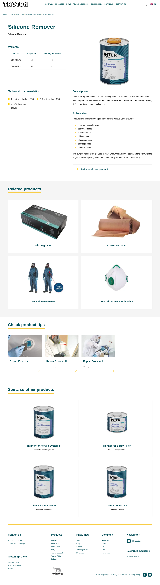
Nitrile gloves (43, 226)
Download (109, 4)
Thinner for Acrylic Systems (43, 428)
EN (155, 4)
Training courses (83, 550)
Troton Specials (57, 553)
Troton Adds (56, 556)
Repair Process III (98, 354)
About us (105, 540)
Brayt (53, 550)
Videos (79, 547)
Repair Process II (62, 354)
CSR (103, 547)
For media (106, 553)
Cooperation (96, 4)
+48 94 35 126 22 (15, 540)
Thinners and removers (33, 14)
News (68, 4)
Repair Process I (25, 354)
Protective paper (116, 226)
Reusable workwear (43, 282)
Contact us (121, 4)
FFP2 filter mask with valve (116, 282)
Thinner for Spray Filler (116, 428)
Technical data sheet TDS (22, 99)
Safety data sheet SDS (50, 99)
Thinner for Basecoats (43, 488)
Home (5, 14)
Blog (78, 543)
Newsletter (136, 541)
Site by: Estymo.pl (101, 574)
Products (59, 4)
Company (49, 4)
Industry (54, 559)
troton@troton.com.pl (16, 543)
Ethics (104, 550)
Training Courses (80, 4)
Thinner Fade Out (116, 488)
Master (54, 540)
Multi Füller (55, 547)
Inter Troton (20, 14)
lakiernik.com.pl (133, 557)
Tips (78, 540)
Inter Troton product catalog (19, 106)
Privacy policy (134, 574)
